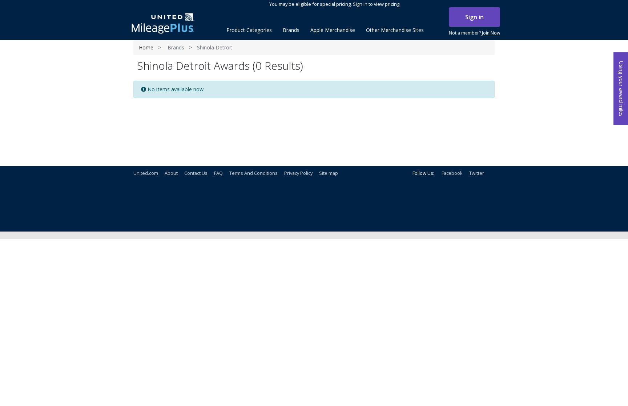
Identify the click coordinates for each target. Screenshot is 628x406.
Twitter (476, 173)
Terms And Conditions (253, 173)
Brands (176, 47)
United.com (145, 173)
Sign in (474, 17)
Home (146, 47)
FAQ (218, 173)
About (171, 173)
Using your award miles (621, 89)
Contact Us (196, 173)
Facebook (452, 173)
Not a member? (474, 33)
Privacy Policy (298, 173)
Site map (328, 173)
